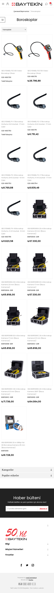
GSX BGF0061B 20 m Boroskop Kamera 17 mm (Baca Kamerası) (39, 284)
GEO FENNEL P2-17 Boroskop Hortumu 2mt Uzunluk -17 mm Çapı (39, 124)
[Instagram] (32, 565)
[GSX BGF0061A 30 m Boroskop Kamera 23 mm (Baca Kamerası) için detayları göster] (14, 262)
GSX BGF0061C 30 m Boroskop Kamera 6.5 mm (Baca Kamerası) (13, 391)
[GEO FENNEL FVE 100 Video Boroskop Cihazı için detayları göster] (14, 51)
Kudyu (31, 580)
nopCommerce (31, 578)
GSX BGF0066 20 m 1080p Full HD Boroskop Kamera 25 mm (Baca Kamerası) (13, 445)
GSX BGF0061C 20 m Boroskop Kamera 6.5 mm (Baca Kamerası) (40, 338)
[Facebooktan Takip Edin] (21, 565)
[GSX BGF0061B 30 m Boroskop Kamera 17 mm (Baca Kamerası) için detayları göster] (14, 316)
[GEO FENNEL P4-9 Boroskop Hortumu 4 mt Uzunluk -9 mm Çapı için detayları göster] (14, 209)
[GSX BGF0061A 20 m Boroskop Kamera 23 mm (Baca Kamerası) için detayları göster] (40, 209)
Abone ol (43, 508)
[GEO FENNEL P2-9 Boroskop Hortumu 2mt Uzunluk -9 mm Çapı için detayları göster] (14, 155)
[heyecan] (27, 565)
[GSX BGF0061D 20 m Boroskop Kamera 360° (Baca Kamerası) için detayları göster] (40, 369)
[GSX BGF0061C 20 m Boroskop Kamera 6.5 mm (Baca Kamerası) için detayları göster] (40, 316)
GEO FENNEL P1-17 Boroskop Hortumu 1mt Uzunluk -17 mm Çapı (12, 124)
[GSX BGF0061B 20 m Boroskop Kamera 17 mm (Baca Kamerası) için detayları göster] (40, 262)
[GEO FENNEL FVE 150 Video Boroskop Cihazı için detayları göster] (40, 51)
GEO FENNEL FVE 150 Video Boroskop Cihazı (38, 72)
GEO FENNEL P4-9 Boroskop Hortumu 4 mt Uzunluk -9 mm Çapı (13, 231)
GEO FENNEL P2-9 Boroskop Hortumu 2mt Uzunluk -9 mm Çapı (12, 177)
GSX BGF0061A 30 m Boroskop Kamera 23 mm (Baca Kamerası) (13, 284)
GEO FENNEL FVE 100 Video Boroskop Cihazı (11, 72)
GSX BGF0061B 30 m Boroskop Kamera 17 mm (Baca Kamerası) (13, 338)
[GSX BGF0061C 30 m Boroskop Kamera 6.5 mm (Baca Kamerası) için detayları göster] (14, 369)
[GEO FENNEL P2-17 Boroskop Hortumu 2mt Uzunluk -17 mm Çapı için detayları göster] (40, 102)
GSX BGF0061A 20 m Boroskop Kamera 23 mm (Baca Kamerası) (39, 231)
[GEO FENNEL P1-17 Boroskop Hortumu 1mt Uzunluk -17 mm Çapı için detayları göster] (14, 102)
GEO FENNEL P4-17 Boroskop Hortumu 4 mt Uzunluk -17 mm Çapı (39, 177)
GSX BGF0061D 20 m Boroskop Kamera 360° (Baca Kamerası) (39, 391)
